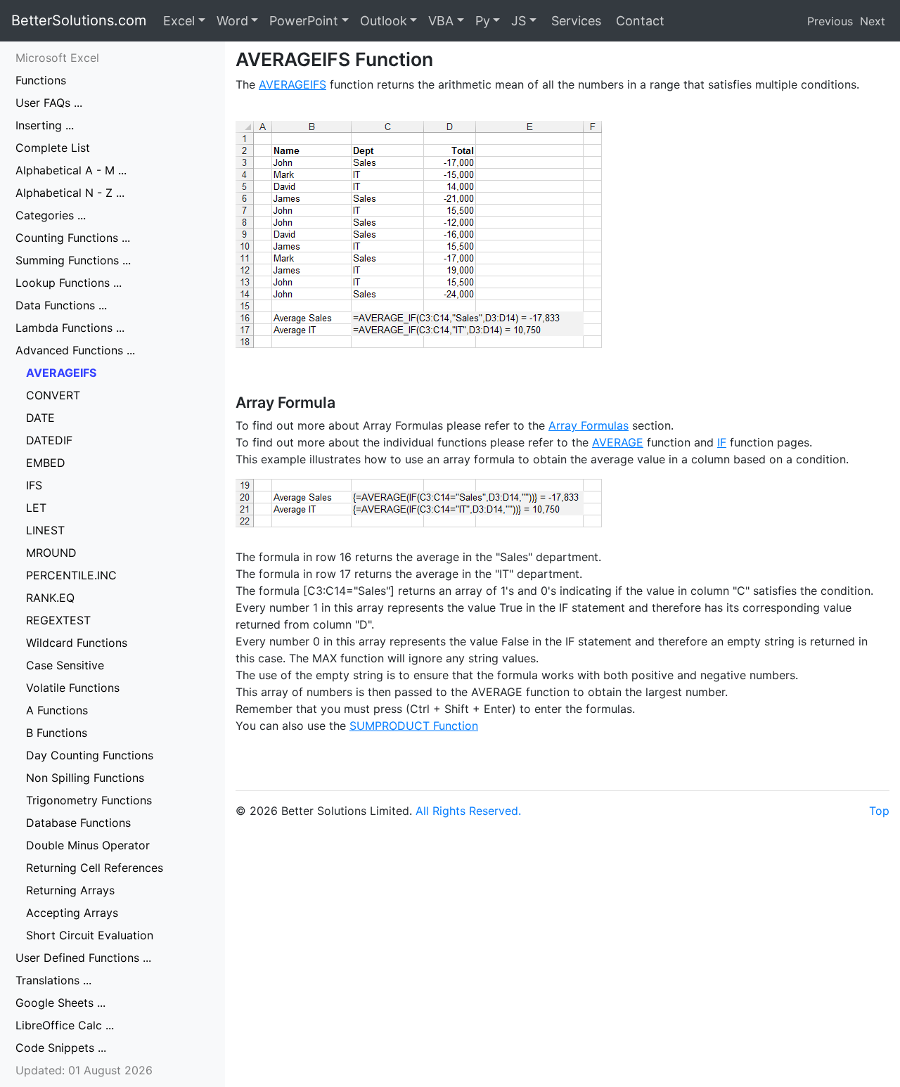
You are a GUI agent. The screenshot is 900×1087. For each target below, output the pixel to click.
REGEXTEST (58, 620)
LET (36, 508)
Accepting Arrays (72, 913)
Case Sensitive (65, 665)
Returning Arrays (70, 890)
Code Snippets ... (60, 1048)
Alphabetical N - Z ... (69, 193)
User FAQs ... (48, 103)
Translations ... (53, 980)
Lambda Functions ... (69, 328)
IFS (34, 485)
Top (879, 811)
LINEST (45, 530)
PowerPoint (303, 20)
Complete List (52, 148)
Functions (40, 80)
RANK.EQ (50, 598)
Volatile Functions (73, 688)
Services (574, 20)
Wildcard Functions (76, 643)
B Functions (56, 733)
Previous (830, 21)
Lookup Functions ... (68, 283)
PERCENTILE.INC (71, 575)
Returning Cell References (94, 868)
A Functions (57, 710)
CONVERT (53, 395)
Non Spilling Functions (85, 778)
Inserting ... (44, 125)
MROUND (51, 553)
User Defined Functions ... (83, 958)
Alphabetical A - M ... (71, 170)
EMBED (45, 463)
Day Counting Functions (89, 755)
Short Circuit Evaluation (89, 935)
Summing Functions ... (73, 260)
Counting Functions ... (72, 238)
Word (232, 20)
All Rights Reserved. (468, 811)
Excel (179, 20)
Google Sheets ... (60, 1003)
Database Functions (78, 823)
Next (872, 21)
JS (518, 20)
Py (482, 20)
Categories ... (50, 215)
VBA (441, 20)
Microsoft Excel (57, 58)
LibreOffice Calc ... (64, 1025)
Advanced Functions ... (75, 350)
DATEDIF (49, 440)
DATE (40, 418)
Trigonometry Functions (89, 800)
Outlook (383, 20)
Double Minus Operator (88, 845)
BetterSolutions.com (78, 20)
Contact (638, 20)
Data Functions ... (61, 305)
